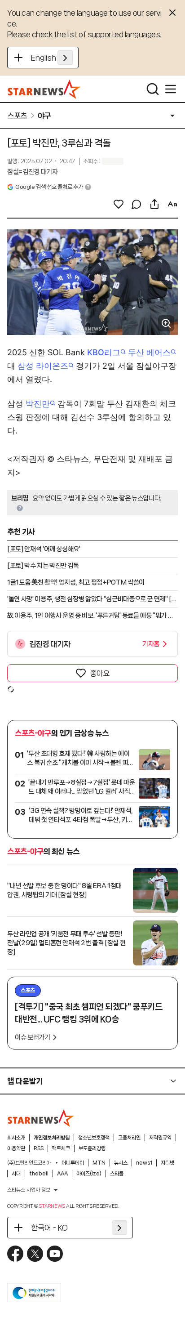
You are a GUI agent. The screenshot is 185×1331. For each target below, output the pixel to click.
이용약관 (16, 1148)
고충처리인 (129, 1137)
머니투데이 (73, 1163)
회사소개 (16, 1137)
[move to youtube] (55, 1254)
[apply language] (65, 57)
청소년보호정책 (94, 1137)
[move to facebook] (15, 1254)
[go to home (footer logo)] (41, 1118)
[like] (118, 204)
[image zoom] (166, 323)
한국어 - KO (49, 1228)
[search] (152, 89)
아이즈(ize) (88, 1173)
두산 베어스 (149, 352)
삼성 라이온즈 (43, 366)
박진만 (38, 403)
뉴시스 (121, 1163)
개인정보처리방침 (52, 1137)
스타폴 (116, 1173)
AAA (62, 1173)
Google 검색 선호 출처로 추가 (49, 187)
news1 (144, 1163)
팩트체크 (61, 1148)
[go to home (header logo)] (44, 89)
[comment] (136, 204)
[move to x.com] (35, 1254)
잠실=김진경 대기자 (32, 171)
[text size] (172, 204)
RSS (39, 1148)
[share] (154, 204)
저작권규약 (160, 1137)
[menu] (170, 89)
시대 (16, 1173)
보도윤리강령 (92, 1148)
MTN (99, 1163)
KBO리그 (103, 352)
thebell (38, 1173)
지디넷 (167, 1163)
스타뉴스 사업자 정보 (28, 1190)
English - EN (52, 58)
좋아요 (100, 673)
